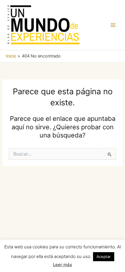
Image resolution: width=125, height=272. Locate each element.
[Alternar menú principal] (113, 25)
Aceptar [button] (104, 256)
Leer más (62, 264)
